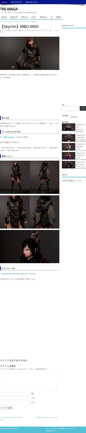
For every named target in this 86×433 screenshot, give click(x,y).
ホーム (4, 2)
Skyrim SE (13, 17)
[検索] (83, 108)
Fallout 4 (24, 17)
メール (33, 398)
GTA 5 (33, 17)
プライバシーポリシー (51, 428)
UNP (37, 30)
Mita (3, 30)
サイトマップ (16, 2)
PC (52, 17)
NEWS (58, 17)
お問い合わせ (63, 428)
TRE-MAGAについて (51, 431)
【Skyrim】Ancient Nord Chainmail (46, 417)
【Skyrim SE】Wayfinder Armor (80, 146)
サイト (33, 402)
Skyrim (4, 17)
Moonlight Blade (26, 30)
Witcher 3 (43, 17)
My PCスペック (32, 2)
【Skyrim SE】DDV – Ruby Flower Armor (80, 164)
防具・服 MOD (43, 30)
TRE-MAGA (9, 8)
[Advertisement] (29, 98)
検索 (63, 105)
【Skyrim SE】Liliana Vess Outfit (80, 155)
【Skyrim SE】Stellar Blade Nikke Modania (81, 137)
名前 (32, 393)
